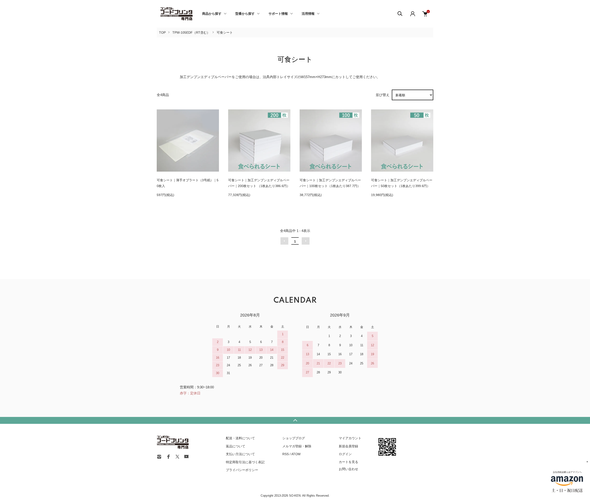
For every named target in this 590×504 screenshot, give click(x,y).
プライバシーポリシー (242, 470)
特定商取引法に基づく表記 (245, 462)
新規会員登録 (348, 446)
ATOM (296, 454)
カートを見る (348, 461)
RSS (285, 454)
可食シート (225, 32)
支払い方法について (240, 454)
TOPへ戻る (295, 420)
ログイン (345, 454)
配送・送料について (240, 438)
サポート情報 (278, 14)
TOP (162, 32)
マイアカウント (350, 438)
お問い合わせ (348, 469)
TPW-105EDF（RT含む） (191, 32)
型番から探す (245, 14)
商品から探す (211, 14)
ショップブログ (293, 438)
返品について (235, 446)
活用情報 (308, 14)
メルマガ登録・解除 (296, 446)
